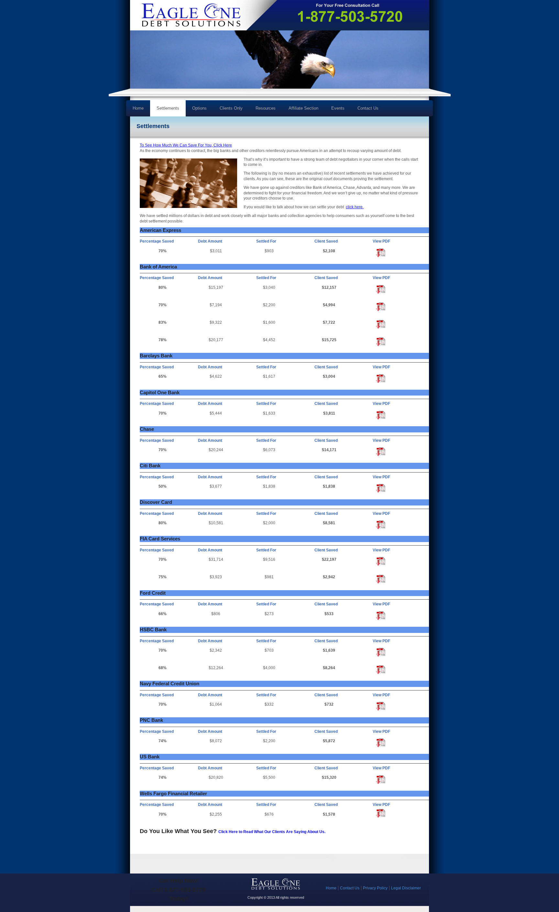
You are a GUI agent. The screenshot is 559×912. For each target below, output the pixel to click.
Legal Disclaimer (406, 888)
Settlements (168, 108)
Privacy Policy (375, 888)
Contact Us (367, 108)
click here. (355, 207)
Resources (262, 110)
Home (138, 108)
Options (196, 110)
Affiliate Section (303, 108)
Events (338, 108)
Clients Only (231, 108)
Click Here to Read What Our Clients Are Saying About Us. (271, 832)
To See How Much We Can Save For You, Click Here (186, 145)
